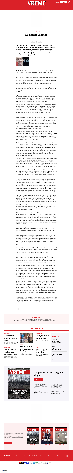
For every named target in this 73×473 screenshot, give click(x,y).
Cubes (42, 459)
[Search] (4, 2)
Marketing (29, 455)
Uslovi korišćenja (35, 455)
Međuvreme (25, 320)
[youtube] (60, 456)
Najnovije (6, 9)
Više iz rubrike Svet (36, 329)
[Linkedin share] (41, 42)
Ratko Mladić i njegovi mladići (56, 342)
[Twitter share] (34, 42)
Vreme (33, 459)
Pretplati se (38, 379)
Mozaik (37, 9)
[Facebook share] (31, 42)
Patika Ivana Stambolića (56, 387)
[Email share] (36, 42)
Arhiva (56, 9)
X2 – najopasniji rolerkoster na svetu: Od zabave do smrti (10, 338)
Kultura (32, 9)
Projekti (47, 455)
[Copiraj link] (39, 42)
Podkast (66, 9)
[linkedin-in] (68, 456)
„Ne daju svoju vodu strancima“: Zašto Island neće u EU (42, 337)
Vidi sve (53, 359)
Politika (12, 9)
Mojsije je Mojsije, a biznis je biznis (41, 393)
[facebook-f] (55, 456)
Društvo (23, 9)
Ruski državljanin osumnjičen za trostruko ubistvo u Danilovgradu (26, 348)
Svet (27, 9)
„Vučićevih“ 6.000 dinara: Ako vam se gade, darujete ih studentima (57, 355)
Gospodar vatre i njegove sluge (48, 374)
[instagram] (63, 456)
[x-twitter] (58, 456)
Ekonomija (18, 9)
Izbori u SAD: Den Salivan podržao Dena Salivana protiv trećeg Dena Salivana (42, 352)
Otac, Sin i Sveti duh (55, 393)
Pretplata (63, 2)
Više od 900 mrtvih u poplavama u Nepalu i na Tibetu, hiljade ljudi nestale (10, 352)
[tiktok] (65, 456)
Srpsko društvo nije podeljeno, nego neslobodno (57, 348)
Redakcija (18, 455)
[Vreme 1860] (19, 383)
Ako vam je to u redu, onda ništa (40, 387)
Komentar (42, 9)
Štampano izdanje (49, 9)
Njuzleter (61, 9)
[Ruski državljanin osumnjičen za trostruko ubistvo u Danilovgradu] (27, 338)
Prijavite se (57, 2)
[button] (27, 437)
